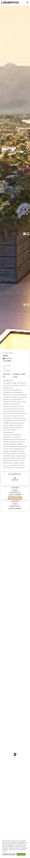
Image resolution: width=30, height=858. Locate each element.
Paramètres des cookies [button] (9, 854)
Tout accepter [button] (21, 854)
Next (28, 305)
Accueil (5, 353)
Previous (24, 305)
